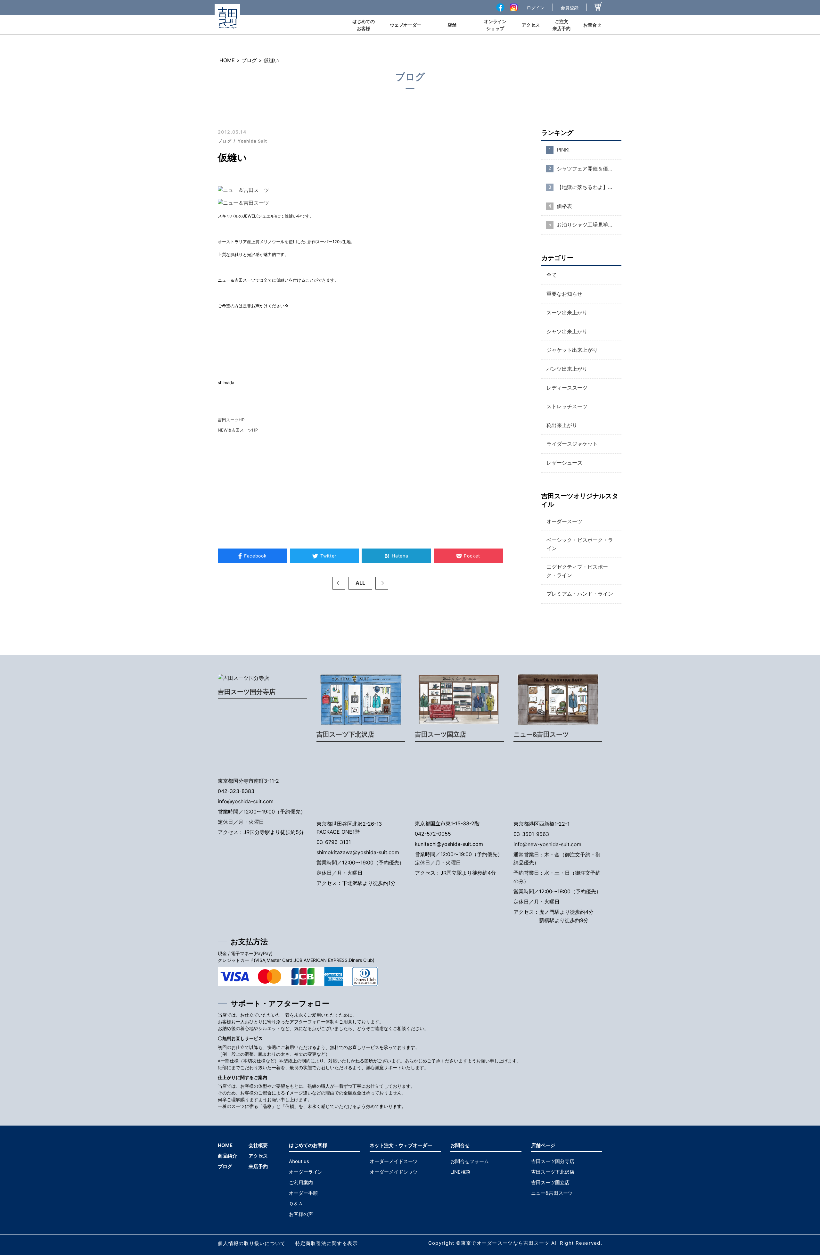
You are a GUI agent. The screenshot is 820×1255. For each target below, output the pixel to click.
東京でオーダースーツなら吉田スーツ (505, 1243)
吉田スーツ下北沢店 (345, 734)
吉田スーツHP (231, 419)
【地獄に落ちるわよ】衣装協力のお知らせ (589, 187)
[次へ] (381, 583)
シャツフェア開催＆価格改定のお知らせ (589, 168)
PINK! (563, 149)
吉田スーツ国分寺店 (246, 692)
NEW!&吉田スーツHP (238, 430)
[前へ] (338, 583)
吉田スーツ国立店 (440, 734)
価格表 (564, 206)
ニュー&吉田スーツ (541, 734)
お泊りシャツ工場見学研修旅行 (589, 224)
